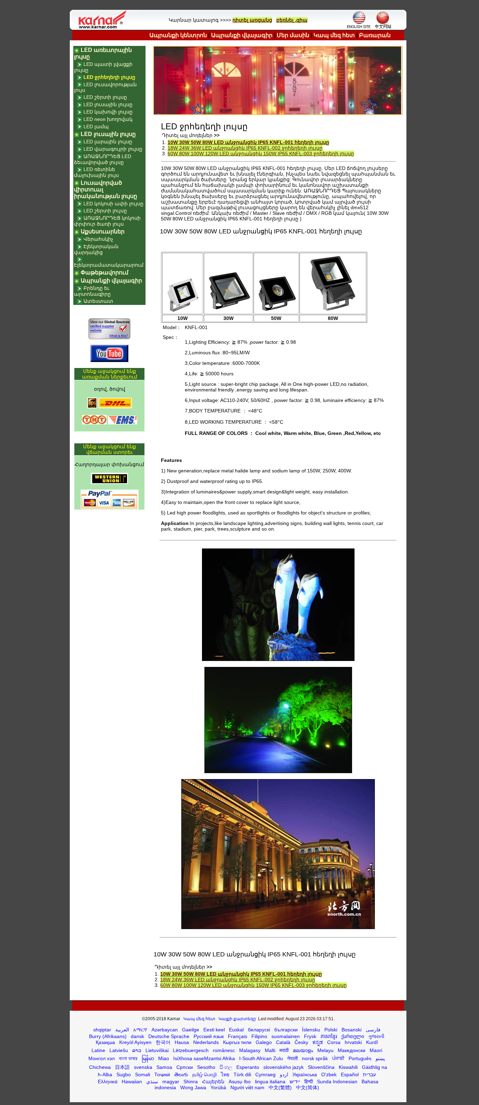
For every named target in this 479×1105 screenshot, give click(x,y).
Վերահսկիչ (98, 239)
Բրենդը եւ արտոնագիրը (92, 291)
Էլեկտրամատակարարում (108, 265)
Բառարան (375, 35)
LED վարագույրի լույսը (112, 149)
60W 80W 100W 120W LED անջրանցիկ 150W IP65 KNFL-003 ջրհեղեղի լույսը (261, 153)
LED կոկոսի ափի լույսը (113, 203)
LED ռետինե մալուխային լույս (96, 172)
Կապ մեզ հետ (334, 35)
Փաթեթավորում (104, 272)
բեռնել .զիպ (292, 20)
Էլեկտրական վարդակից (96, 249)
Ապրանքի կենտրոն (178, 35)
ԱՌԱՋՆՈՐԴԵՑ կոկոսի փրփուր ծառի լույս (107, 221)
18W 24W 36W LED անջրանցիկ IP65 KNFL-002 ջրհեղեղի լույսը (245, 148)
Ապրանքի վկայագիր (241, 35)
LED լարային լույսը (107, 141)
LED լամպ (96, 126)
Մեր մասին (293, 35)
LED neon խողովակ (108, 119)
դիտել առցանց (252, 20)
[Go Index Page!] (104, 28)
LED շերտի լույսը (105, 97)
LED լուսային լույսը (108, 104)
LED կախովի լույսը (108, 112)
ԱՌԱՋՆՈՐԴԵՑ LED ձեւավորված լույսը (102, 159)
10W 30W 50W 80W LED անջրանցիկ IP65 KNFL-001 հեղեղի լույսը (248, 142)
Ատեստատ (98, 301)
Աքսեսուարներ (102, 231)
